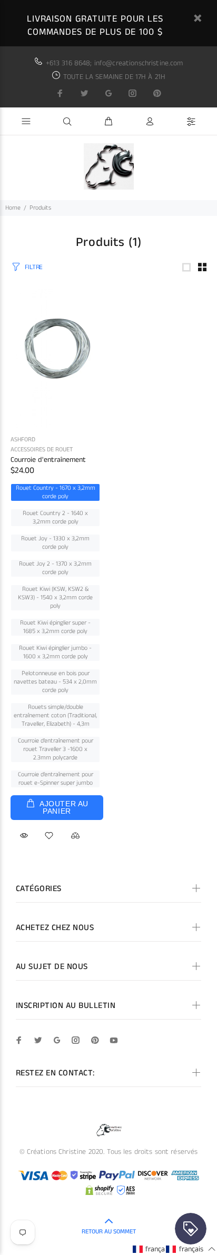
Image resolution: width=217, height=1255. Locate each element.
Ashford (23, 439)
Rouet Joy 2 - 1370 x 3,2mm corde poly (55, 568)
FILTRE (34, 267)
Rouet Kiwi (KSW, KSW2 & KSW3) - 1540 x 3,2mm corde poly (55, 597)
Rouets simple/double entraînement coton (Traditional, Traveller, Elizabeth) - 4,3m (55, 715)
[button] (157, 1249)
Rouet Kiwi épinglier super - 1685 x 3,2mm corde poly (55, 627)
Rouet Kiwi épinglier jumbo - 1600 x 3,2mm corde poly (55, 652)
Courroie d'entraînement (48, 459)
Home (13, 207)
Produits (40, 207)
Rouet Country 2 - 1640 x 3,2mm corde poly (55, 517)
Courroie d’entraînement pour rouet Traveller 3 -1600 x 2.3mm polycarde (55, 749)
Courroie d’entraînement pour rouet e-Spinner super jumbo (55, 778)
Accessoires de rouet (42, 449)
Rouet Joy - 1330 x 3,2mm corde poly (55, 543)
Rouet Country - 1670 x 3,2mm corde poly (55, 492)
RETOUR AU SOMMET (109, 1231)
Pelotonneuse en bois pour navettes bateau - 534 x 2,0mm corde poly (55, 682)
